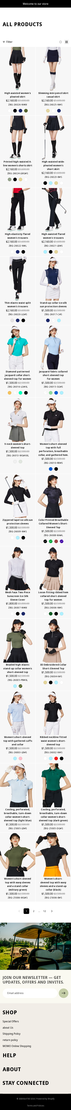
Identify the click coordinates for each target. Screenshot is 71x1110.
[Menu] (4, 12)
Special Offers (11, 1021)
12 (44, 911)
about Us (8, 1027)
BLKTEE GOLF (29, 1098)
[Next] (51, 911)
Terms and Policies (35, 1105)
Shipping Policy (11, 1033)
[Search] (11, 12)
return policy (10, 1040)
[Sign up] (63, 993)
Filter (9, 42)
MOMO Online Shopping (17, 1046)
